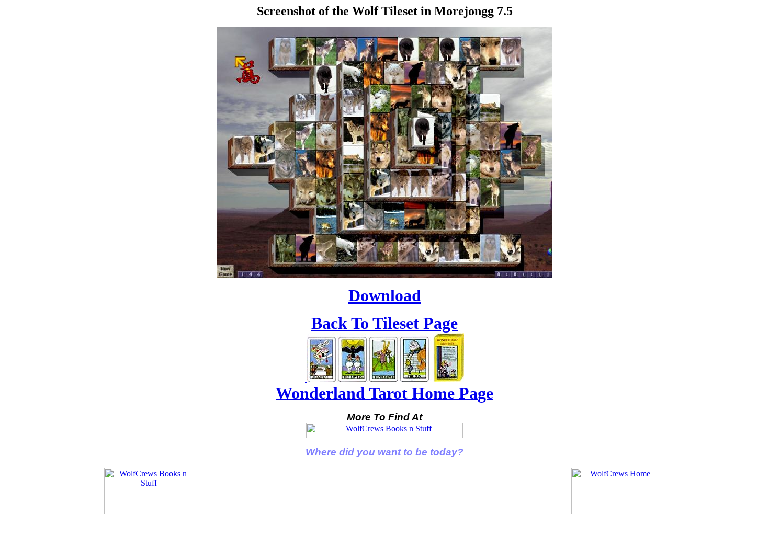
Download (384, 295)
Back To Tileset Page (384, 323)
